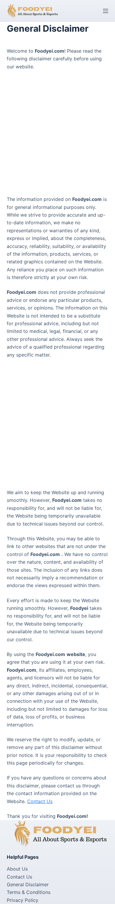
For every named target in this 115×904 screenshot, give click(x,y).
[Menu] (105, 11)
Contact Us (39, 801)
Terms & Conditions (28, 892)
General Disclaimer (28, 884)
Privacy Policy (22, 900)
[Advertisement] (57, 135)
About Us (17, 869)
